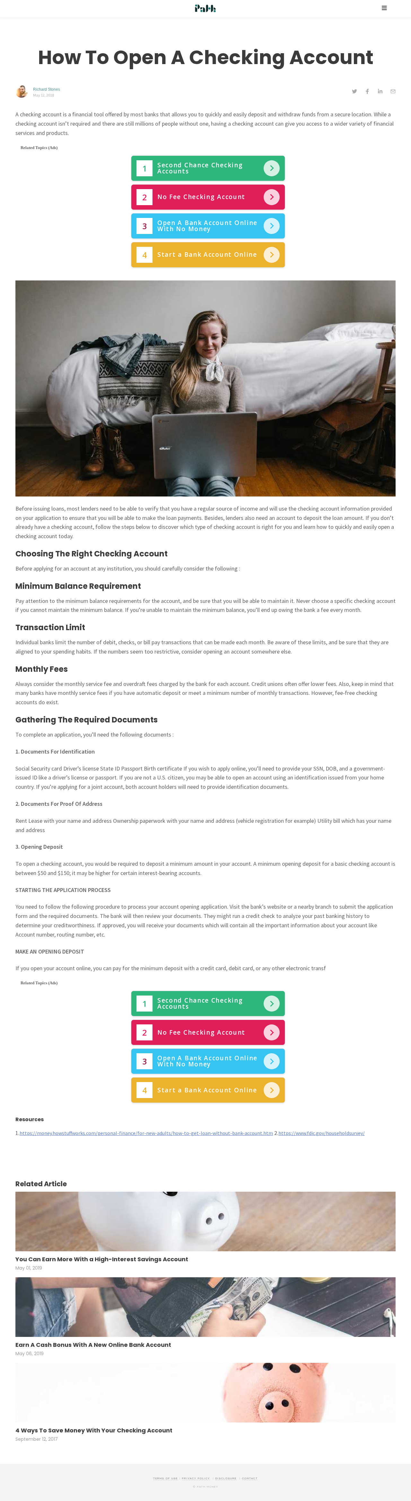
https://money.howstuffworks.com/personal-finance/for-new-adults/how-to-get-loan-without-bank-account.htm (146, 1133)
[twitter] (354, 92)
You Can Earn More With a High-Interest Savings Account (101, 1259)
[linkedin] (380, 92)
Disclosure (226, 1478)
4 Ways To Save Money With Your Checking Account (93, 1430)
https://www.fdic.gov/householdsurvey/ (321, 1133)
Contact (250, 1478)
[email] (393, 92)
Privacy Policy (196, 1478)
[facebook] (367, 92)
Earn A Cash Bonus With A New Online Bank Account (93, 1345)
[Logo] (205, 8)
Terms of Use (165, 1478)
